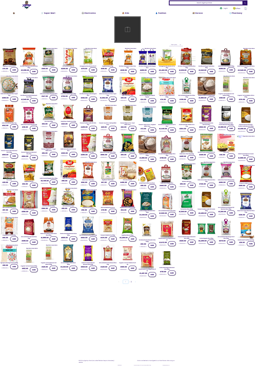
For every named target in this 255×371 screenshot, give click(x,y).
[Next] (135, 282)
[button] (245, 8)
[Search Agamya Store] (244, 3)
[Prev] (119, 282)
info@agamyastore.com (166, 365)
